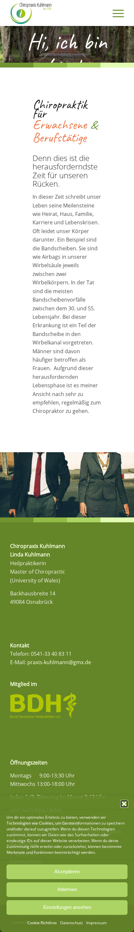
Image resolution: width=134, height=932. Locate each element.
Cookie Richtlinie (42, 923)
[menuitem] (115, 13)
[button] (124, 804)
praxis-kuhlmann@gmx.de (59, 662)
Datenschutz (71, 923)
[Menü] (115, 13)
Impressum (96, 923)
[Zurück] (5, 44)
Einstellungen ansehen (67, 907)
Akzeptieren (67, 871)
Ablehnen (67, 889)
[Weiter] (128, 44)
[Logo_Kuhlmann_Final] (55, 13)
